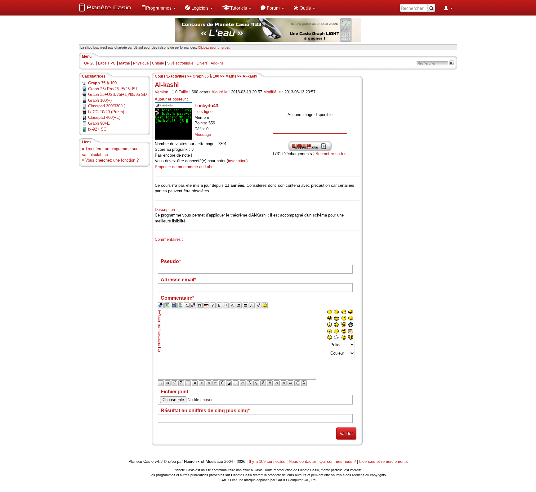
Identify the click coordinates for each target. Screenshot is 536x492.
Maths (231, 76)
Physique (141, 63)
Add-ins (217, 63)
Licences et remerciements (383, 461)
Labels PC (107, 63)
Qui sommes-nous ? (337, 461)
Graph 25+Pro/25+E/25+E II (113, 89)
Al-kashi (250, 76)
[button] (158, 8)
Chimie (158, 63)
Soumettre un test (331, 153)
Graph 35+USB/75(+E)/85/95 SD (117, 94)
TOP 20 (88, 63)
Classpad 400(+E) (104, 117)
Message (202, 134)
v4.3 (159, 461)
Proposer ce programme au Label (184, 166)
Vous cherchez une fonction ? (112, 160)
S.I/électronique (180, 63)
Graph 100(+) (100, 100)
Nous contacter (302, 461)
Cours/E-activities (170, 76)
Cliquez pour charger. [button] (214, 47)
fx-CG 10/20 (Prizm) (106, 112)
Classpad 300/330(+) (106, 106)
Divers (202, 63)
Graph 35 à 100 (206, 76)
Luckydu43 (206, 105)
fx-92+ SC (97, 129)
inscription (237, 161)
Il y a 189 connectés (268, 461)
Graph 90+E (99, 123)
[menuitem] (158, 8)
